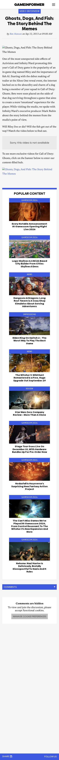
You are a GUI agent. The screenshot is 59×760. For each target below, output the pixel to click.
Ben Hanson (16, 34)
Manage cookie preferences (29, 616)
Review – (29, 413)
